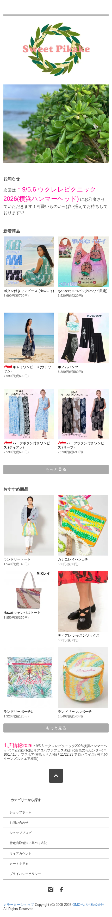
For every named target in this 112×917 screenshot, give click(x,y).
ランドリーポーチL (18, 712)
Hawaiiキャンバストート (22, 613)
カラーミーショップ (18, 905)
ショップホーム (21, 812)
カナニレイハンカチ (73, 559)
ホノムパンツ (68, 367)
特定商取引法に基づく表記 (28, 843)
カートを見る (19, 864)
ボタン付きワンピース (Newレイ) (29, 291)
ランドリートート (17, 559)
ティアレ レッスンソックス (78, 635)
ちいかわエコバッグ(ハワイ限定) (82, 291)
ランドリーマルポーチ (75, 712)
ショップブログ (21, 833)
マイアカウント (21, 853)
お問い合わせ (19, 822)
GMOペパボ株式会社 (88, 905)
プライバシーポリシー (25, 874)
